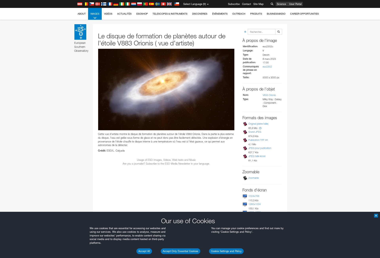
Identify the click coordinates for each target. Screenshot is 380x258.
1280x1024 (254, 204)
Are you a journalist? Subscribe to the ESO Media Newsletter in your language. (166, 163)
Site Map (258, 4)
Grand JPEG (254, 131)
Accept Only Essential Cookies (180, 251)
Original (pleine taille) (258, 123)
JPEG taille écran (256, 156)
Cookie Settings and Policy (226, 251)
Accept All (144, 251)
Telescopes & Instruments (170, 13)
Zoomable (253, 177)
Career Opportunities (304, 13)
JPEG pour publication (259, 148)
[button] (260, 128)
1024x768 (253, 196)
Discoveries (199, 13)
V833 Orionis (269, 95)
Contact (246, 4)
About (82, 13)
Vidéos (108, 13)
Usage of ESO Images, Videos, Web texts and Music (166, 159)
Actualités (124, 13)
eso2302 (267, 66)
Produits (256, 13)
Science (281, 4)
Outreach (238, 13)
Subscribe (234, 4)
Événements (220, 13)
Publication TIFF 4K (258, 139)
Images (94, 13)
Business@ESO (276, 13)
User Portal (295, 4)
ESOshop (142, 13)
